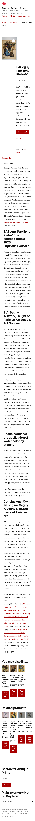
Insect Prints (12, 22)
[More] (29, 17)
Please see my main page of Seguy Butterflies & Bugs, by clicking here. (17, 607)
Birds (12, 16)
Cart (16, 814)
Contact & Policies (7, 814)
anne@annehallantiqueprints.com (16, 222)
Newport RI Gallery (22, 811)
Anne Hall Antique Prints (13, 8)
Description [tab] (7, 158)
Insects (21, 16)
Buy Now (12, 811)
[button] (13, 40)
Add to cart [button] (5, 695)
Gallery (5, 16)
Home (4, 22)
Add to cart (22, 132)
